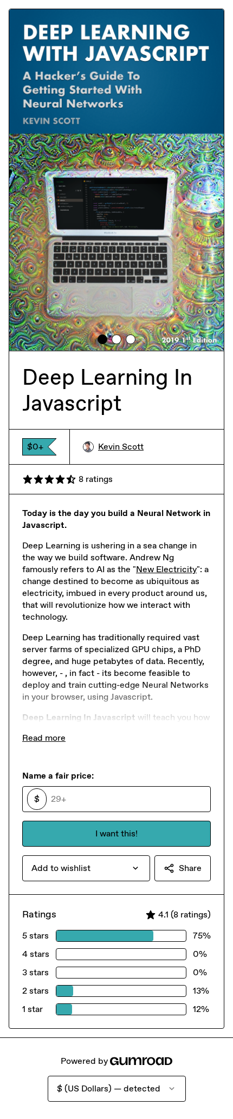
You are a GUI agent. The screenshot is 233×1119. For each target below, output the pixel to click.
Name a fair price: (58, 775)
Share (190, 868)
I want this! (116, 833)
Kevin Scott (121, 446)
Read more (44, 738)
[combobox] (86, 868)
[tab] (102, 339)
